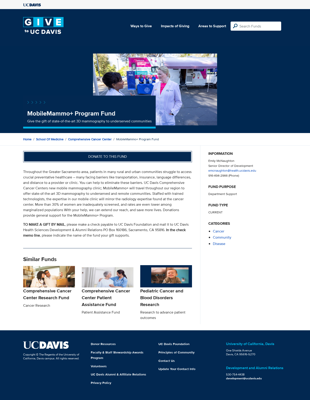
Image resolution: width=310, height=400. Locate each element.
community (222, 237)
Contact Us (166, 360)
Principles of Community (176, 352)
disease (219, 243)
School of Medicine (50, 139)
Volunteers (99, 366)
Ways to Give (141, 26)
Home (27, 139)
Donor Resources (103, 344)
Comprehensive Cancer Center (90, 139)
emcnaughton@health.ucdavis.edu (232, 170)
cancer (218, 231)
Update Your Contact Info (176, 369)
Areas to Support (212, 26)
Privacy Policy (101, 382)
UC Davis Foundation (173, 344)
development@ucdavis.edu (244, 378)
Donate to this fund (107, 156)
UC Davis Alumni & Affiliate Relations (118, 374)
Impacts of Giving (175, 26)
